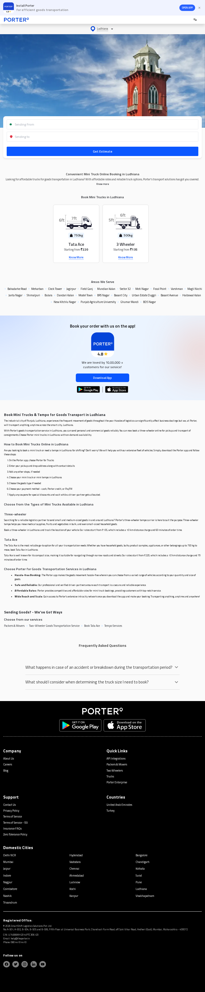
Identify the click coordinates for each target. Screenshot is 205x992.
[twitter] (15, 964)
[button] (102, 29)
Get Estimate (102, 151)
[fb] (6, 964)
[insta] (24, 964)
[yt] (42, 964)
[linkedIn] (33, 964)
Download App (102, 378)
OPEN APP (187, 8)
